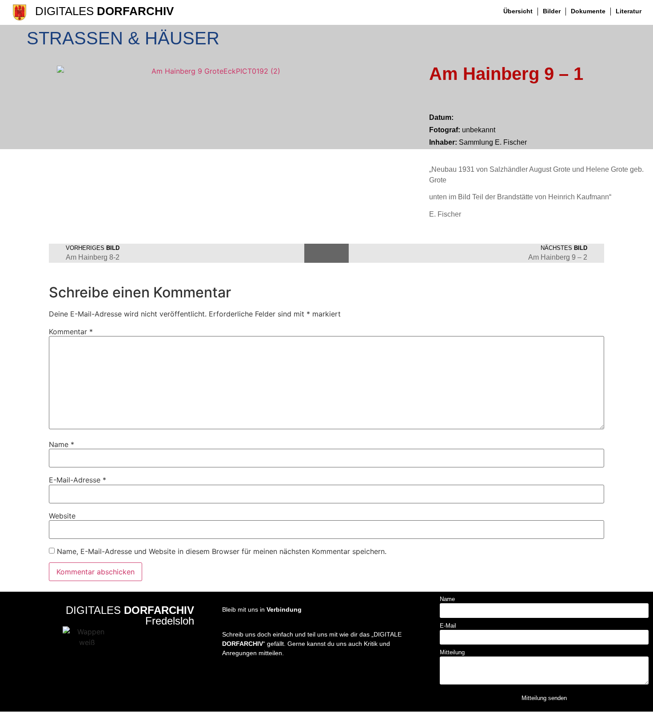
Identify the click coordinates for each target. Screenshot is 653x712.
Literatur (628, 11)
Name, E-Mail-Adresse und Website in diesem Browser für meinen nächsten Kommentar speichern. (221, 551)
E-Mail (448, 626)
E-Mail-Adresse (77, 479)
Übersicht (518, 11)
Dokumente (588, 11)
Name (61, 444)
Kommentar (71, 331)
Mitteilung (452, 652)
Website (62, 515)
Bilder (552, 11)
